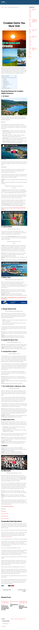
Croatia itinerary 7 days (34, 30)
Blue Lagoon (11, 506)
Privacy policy (20, 618)
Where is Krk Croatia (5, 518)
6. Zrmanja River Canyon (6, 83)
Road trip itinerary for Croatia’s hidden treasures (9, 77)
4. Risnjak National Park (5, 81)
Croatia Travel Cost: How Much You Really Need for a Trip (5, 607)
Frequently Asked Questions (6, 88)
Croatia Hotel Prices (34, 9)
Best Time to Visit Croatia (21, 590)
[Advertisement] (14, 14)
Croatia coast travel (4, 513)
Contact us (12, 618)
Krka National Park (4, 516)
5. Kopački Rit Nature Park (6, 82)
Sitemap (16, 618)
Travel (2, 604)
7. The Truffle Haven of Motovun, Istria (7, 84)
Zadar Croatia (3, 511)
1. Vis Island (4, 78)
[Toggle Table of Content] (15, 76)
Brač (11, 536)
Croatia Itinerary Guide (34, 36)
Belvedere (6, 506)
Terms (24, 618)
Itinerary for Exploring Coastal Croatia (23, 607)
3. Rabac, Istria (4, 80)
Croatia (3, 626)
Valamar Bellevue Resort (12, 297)
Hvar (8, 536)
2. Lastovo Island (5, 79)
